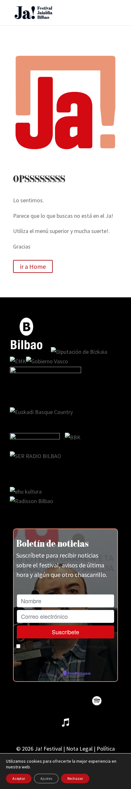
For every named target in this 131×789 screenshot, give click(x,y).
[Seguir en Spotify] (96, 700)
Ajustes (46, 778)
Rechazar (75, 778)
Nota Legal (79, 748)
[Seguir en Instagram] (53, 700)
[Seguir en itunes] (65, 722)
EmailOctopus (79, 673)
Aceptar (18, 778)
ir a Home (33, 266)
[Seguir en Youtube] (75, 700)
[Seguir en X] (31, 700)
